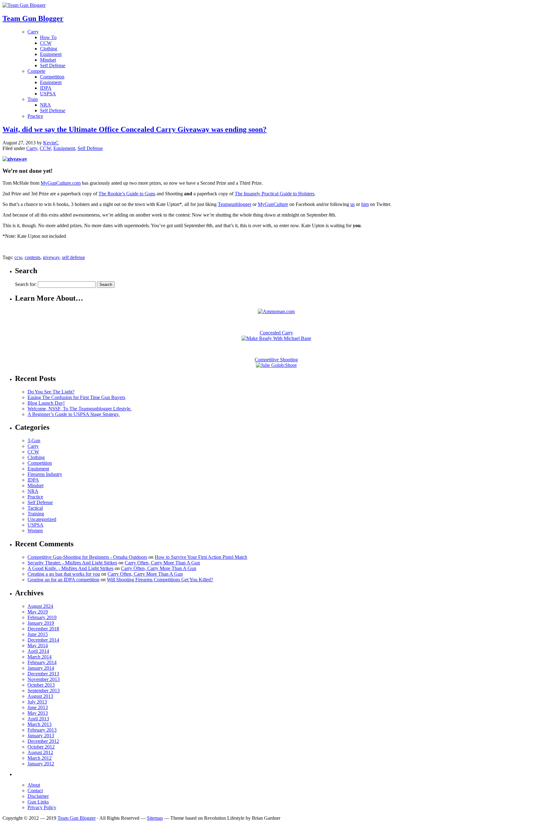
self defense (73, 257)
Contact (35, 790)
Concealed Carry (276, 332)
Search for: (26, 284)
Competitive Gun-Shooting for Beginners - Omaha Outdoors (87, 557)
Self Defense (52, 65)
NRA (45, 105)
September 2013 (44, 690)
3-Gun (34, 440)
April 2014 (38, 651)
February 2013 (42, 730)
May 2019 (38, 611)
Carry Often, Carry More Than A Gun (162, 562)
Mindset (48, 60)
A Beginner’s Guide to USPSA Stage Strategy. (74, 414)
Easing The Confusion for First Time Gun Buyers (76, 397)
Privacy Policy (42, 807)
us (352, 204)
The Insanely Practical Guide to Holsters (274, 193)
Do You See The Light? (51, 391)
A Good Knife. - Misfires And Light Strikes (70, 568)
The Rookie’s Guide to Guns (126, 193)
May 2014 (38, 645)
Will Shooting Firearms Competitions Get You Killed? (160, 579)
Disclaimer (38, 796)
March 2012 (40, 758)
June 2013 (38, 707)
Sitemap (155, 818)
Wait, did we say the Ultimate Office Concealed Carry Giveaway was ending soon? (134, 129)
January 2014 (41, 668)
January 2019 (41, 623)
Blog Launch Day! (46, 403)
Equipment (51, 54)
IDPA (46, 88)
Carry (33, 31)
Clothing (48, 48)
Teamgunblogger (234, 204)
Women (35, 530)
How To (48, 37)
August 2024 (40, 606)
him (365, 204)
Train (33, 99)
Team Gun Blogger (77, 818)
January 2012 (41, 763)
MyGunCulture (273, 204)
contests (32, 257)
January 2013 (41, 735)
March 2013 (40, 724)
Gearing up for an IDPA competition (63, 579)
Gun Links (38, 801)
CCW (46, 43)
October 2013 (41, 685)
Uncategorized (42, 519)
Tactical (35, 508)
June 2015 (38, 634)
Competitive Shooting (276, 359)
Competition (52, 76)
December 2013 (43, 673)
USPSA (48, 93)
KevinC (51, 142)
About (34, 785)
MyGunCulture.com (61, 183)
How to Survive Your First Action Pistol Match (201, 557)
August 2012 (40, 752)
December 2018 (43, 628)
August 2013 (40, 696)
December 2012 (43, 741)
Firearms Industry (45, 474)
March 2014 (40, 656)
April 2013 (38, 718)
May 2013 (38, 713)
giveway (51, 257)
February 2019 (42, 617)
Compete (36, 71)
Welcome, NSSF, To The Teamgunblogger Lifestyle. (80, 408)
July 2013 (37, 701)
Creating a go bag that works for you (64, 574)
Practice (35, 116)
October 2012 (41, 746)
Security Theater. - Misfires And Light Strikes (72, 562)
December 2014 (43, 640)
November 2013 (44, 679)
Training (36, 513)
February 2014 (42, 662)
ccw (18, 257)
